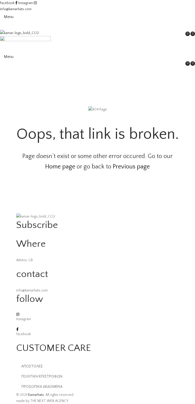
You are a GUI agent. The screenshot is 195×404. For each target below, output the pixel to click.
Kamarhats (36, 395)
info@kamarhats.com (15, 9)
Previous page (131, 166)
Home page (60, 166)
